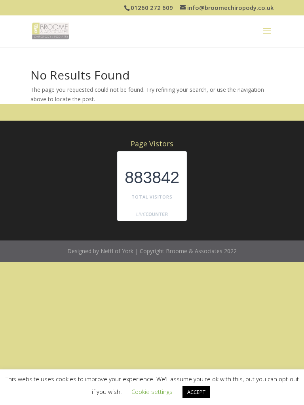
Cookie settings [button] (152, 392)
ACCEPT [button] (196, 392)
